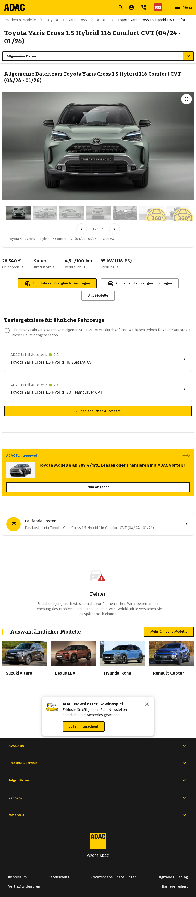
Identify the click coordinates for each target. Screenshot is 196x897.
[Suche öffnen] (121, 7)
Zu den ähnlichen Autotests (98, 411)
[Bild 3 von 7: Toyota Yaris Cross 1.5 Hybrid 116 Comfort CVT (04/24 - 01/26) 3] (71, 213)
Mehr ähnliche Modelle (168, 631)
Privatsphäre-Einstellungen (113, 877)
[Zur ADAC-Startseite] (14, 7)
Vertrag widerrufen (24, 886)
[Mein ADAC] (131, 7)
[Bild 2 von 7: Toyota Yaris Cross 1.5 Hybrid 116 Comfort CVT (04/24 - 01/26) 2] (45, 213)
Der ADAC (15, 797)
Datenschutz (58, 877)
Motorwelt (16, 815)
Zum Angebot (98, 487)
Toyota (52, 20)
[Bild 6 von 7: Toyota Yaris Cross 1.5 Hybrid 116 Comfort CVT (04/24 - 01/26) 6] (151, 213)
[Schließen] (147, 704)
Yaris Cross (77, 20)
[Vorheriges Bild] (81, 228)
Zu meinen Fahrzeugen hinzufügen (144, 283)
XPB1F (102, 20)
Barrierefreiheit (175, 886)
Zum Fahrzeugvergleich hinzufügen (61, 283)
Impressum (17, 877)
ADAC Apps (16, 745)
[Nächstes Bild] (114, 228)
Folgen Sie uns (19, 780)
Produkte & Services (23, 763)
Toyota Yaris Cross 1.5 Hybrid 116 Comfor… (153, 20)
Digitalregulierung (172, 877)
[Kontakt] (144, 7)
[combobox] (92, 8)
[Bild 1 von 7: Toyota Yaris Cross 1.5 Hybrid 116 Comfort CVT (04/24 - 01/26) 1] (18, 213)
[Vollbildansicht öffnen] (186, 99)
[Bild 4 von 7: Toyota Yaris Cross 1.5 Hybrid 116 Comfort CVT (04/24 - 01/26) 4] (98, 213)
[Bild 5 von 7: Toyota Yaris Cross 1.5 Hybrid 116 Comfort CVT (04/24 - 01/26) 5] (125, 213)
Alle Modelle (98, 295)
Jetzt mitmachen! (83, 726)
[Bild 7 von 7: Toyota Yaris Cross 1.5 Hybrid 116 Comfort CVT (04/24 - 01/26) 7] (178, 213)
